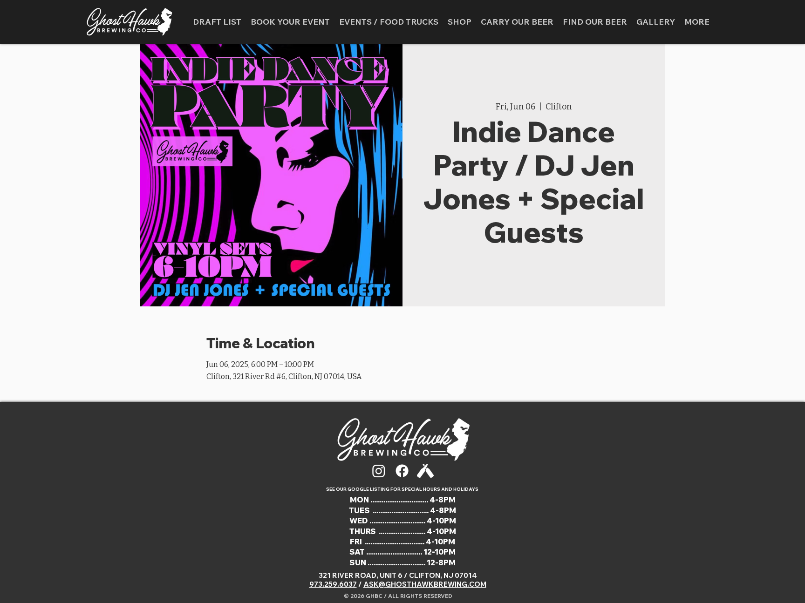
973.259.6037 (333, 584)
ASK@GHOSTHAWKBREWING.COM (424, 584)
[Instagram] (378, 470)
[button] (388, 22)
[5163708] (425, 470)
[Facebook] (402, 470)
